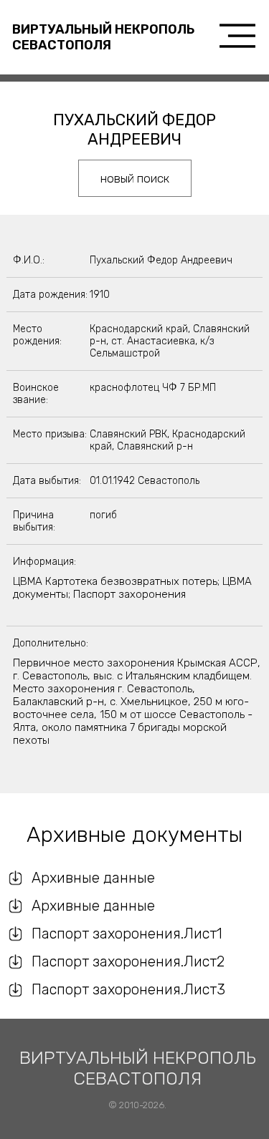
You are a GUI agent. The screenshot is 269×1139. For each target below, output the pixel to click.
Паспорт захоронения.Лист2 (128, 961)
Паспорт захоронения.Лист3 (128, 989)
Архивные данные (93, 877)
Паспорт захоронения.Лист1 (127, 933)
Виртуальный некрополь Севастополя (103, 37)
